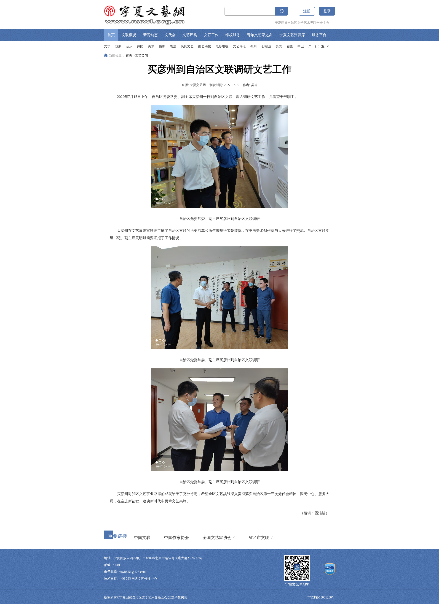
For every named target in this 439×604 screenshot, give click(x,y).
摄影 (162, 46)
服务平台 (319, 35)
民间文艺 (187, 46)
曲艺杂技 (204, 46)
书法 (173, 46)
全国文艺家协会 (219, 537)
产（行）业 (316, 46)
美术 (151, 46)
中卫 (300, 46)
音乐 (129, 46)
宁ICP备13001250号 (321, 597)
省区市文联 (261, 537)
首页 (111, 35)
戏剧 (118, 46)
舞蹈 (140, 46)
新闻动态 (150, 35)
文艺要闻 (141, 55)
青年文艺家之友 (260, 35)
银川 (253, 46)
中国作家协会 (176, 537)
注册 (307, 11)
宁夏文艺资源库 (292, 35)
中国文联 (142, 537)
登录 (327, 11)
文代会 (170, 35)
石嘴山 (266, 46)
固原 (289, 46)
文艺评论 (239, 46)
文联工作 (211, 35)
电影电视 (222, 46)
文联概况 (129, 35)
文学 (107, 46)
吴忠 (279, 46)
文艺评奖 (189, 35)
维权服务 (232, 35)
